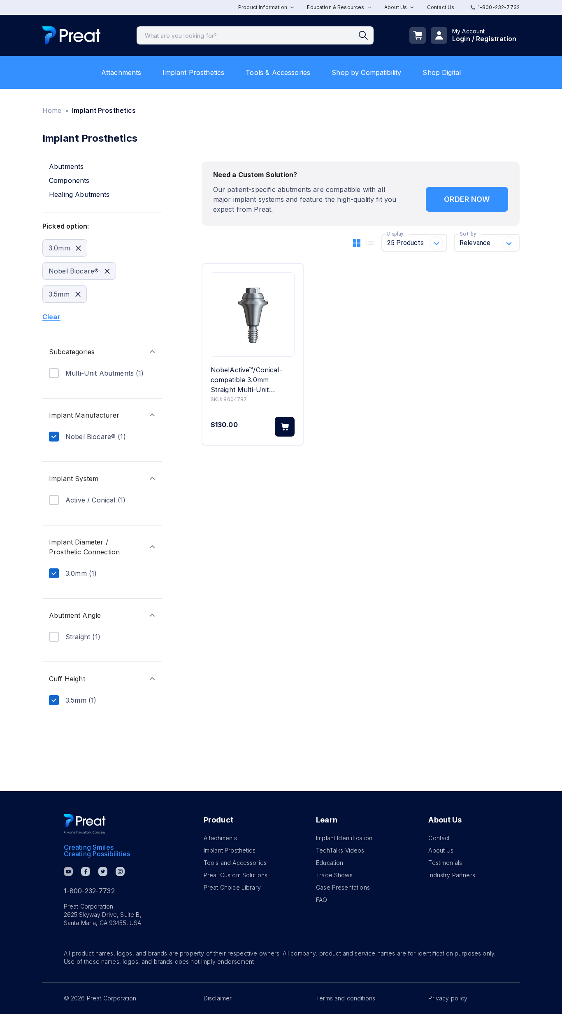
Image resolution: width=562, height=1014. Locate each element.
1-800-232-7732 (499, 7)
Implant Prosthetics (193, 72)
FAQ (321, 899)
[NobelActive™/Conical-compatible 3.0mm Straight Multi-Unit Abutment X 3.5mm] (253, 314)
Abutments (66, 166)
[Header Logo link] (71, 35)
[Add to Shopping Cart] (285, 427)
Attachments (121, 72)
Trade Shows (334, 874)
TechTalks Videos (340, 850)
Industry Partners (451, 874)
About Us (440, 850)
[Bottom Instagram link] (120, 871)
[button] (102, 352)
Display (395, 234)
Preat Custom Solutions (235, 874)
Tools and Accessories (235, 862)
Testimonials (445, 862)
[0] (417, 35)
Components (69, 180)
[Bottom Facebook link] (85, 871)
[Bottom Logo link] (85, 824)
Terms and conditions (345, 998)
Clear (51, 317)
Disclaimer (218, 998)
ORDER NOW (467, 199)
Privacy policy (447, 998)
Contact (439, 837)
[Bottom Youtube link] (68, 871)
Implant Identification (344, 837)
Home (52, 110)
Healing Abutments (79, 194)
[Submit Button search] (366, 35)
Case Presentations (343, 887)
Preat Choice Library (232, 887)
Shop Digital (442, 72)
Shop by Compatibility (366, 72)
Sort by (468, 234)
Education (329, 862)
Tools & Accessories (278, 72)
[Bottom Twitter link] (102, 871)
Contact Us (441, 7)
